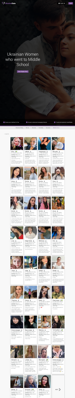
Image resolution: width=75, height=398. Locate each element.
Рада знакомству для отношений (58, 307)
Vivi (54, 241)
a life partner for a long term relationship (44, 247)
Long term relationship (15, 247)
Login (70, 3)
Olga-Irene (28, 241)
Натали (14, 360)
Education (48, 127)
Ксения (27, 389)
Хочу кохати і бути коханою (30, 337)
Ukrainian (34, 127)
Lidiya (27, 360)
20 (39, 308)
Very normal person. (29, 249)
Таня (13, 270)
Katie (40, 300)
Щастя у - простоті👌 (57, 366)
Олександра (15, 330)
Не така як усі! (28, 396)
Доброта (40, 337)
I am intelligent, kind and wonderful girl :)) (30, 280)
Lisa (12, 241)
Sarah (41, 270)
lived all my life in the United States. (58, 247)
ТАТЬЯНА (56, 330)
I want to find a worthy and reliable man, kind (44, 158)
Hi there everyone (42, 277)
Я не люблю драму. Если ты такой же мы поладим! (30, 366)
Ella (12, 151)
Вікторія (42, 360)
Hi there (54, 277)
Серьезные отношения (29, 307)
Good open (13, 338)
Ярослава (28, 330)
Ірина (13, 389)
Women (27, 127)
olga (26, 270)
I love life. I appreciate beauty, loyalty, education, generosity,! (30, 309)
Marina (41, 330)
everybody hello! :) (28, 277)
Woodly (55, 151)
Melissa (41, 241)
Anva (54, 211)
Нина (27, 300)
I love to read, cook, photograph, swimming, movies (43, 369)
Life (39, 396)
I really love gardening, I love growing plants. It (16, 307)
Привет (54, 337)
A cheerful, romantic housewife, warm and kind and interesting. (44, 339)
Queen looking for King (15, 158)
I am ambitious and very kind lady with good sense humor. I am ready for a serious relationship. (44, 281)
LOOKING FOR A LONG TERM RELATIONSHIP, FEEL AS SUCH (58, 158)
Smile (27, 181)
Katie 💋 (40, 307)
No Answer (13, 368)
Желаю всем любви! (15, 366)
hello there (27, 158)
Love (12, 188)
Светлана (56, 300)
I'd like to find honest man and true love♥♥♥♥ (30, 188)
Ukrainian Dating (19, 127)
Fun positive (55, 308)
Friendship (41, 127)
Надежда (42, 151)
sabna (27, 151)
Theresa (14, 300)
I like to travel (27, 338)
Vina (54, 181)
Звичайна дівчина (42, 366)
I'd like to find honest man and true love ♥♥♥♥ (44, 188)
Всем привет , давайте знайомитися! (16, 337)
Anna (13, 181)
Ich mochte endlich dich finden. (30, 247)
